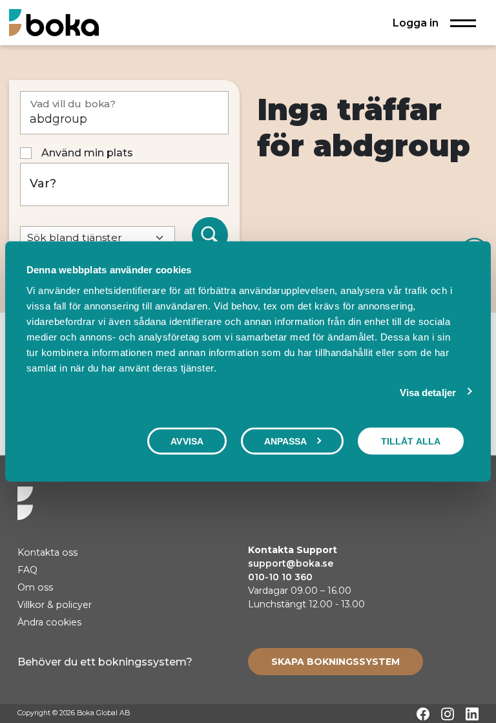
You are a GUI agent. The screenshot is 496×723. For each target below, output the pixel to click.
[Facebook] (423, 713)
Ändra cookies (49, 622)
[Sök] (210, 235)
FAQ (27, 570)
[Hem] (54, 22)
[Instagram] (447, 713)
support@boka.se (290, 563)
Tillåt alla (410, 441)
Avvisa (186, 441)
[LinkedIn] (472, 713)
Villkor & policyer (54, 605)
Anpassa (285, 441)
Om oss (35, 587)
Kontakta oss (47, 552)
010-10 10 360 (280, 577)
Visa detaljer (428, 392)
